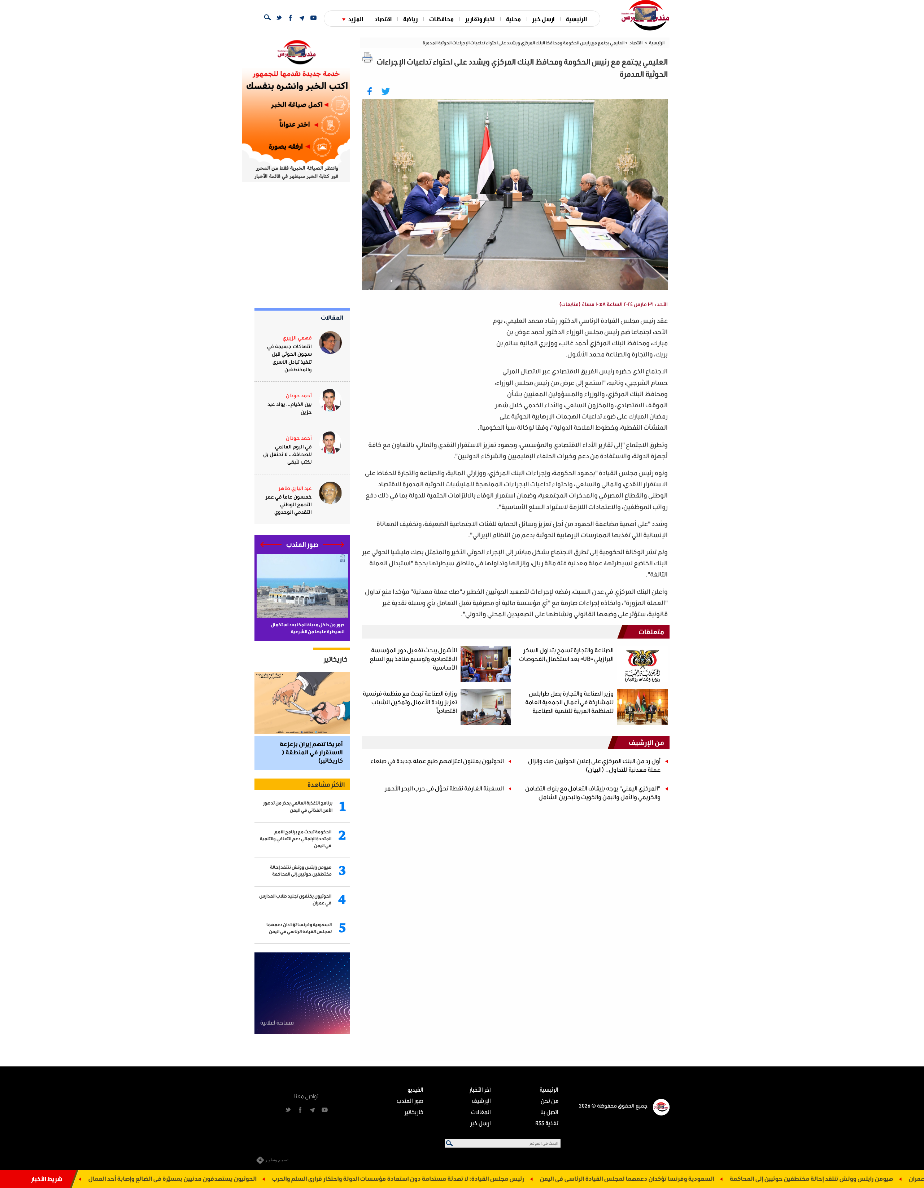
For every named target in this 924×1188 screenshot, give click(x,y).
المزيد (355, 19)
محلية (513, 19)
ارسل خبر (543, 19)
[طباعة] (367, 57)
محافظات (441, 19)
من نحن (549, 1100)
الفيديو (415, 1089)
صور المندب (410, 1100)
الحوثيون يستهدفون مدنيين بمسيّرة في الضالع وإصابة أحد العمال (283, 1178)
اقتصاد (383, 19)
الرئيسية (576, 19)
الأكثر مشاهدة (326, 784)
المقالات (332, 317)
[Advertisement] (426, 365)
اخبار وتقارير (479, 19)
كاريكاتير (336, 659)
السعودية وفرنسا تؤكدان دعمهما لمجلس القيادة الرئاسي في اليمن (737, 1178)
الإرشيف (481, 1100)
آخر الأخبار (480, 1089)
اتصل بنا (549, 1111)
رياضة (410, 19)
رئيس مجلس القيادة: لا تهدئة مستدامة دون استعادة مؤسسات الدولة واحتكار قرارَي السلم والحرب (509, 1178)
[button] (333, 544)
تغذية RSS (546, 1122)
